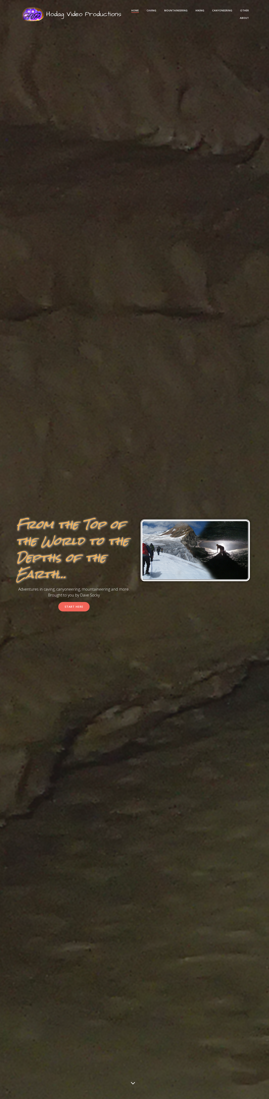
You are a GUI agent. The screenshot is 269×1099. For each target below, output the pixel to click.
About (244, 18)
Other (244, 10)
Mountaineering (176, 10)
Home (135, 10)
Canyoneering (222, 10)
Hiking (200, 10)
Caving (151, 10)
